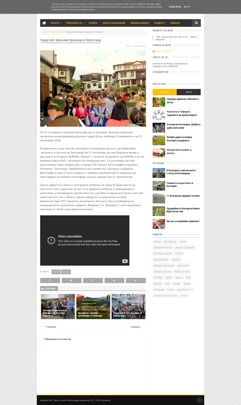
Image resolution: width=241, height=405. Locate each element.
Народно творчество (164, 265)
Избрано (175, 23)
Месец (189, 92)
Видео (169, 277)
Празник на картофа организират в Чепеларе (90, 314)
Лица (188, 277)
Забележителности (163, 247)
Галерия (176, 283)
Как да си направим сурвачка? (183, 221)
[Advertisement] (93, 372)
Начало (45, 32)
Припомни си (74, 23)
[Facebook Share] (50, 280)
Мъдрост (159, 23)
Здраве (186, 283)
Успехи (93, 23)
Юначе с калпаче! (163, 49)
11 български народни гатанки (183, 195)
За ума (170, 289)
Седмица (164, 92)
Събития (61, 32)
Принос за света (182, 271)
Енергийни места (185, 289)
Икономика (159, 289)
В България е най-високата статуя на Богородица (181, 172)
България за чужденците (165, 295)
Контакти (43, 400)
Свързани (50, 288)
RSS (50, 400)
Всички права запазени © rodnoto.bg (89, 400)
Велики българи (161, 259)
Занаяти (184, 295)
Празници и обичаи (163, 253)
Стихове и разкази (162, 271)
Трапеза (179, 277)
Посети (55, 23)
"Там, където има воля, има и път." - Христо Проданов (176, 38)
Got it (187, 7)
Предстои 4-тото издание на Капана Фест (127, 314)
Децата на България (114, 23)
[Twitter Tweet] (72, 280)
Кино (167, 283)
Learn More (175, 7)
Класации (158, 277)
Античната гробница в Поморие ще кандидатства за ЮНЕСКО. (170, 65)
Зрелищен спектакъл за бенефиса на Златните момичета (55, 313)
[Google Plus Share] (93, 280)
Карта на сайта (60, 400)
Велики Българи (140, 23)
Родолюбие (183, 265)
